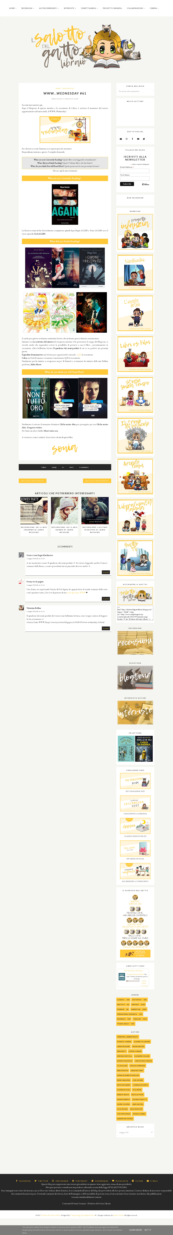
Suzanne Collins (141, 1056)
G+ (63, 467)
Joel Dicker (138, 1080)
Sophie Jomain (135, 1051)
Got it (148, 1230)
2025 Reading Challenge (133, 970)
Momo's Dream (118, 1215)
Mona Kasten (138, 1046)
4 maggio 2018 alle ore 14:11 (36, 611)
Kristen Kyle (122, 1070)
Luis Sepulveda (123, 1114)
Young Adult (123, 1024)
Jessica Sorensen (137, 1065)
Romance (121, 1019)
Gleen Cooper (123, 1104)
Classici (120, 999)
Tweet (43, 467)
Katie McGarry (123, 1085)
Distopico (137, 999)
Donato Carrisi (124, 1041)
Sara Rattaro (137, 1070)
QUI (79, 354)
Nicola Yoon (137, 1094)
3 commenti (84, 467)
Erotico (121, 1004)
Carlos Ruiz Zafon (143, 1061)
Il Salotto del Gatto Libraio (50, 1215)
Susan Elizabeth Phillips (128, 1075)
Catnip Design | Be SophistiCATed (82, 1215)
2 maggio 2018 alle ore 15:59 (36, 559)
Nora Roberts (123, 1099)
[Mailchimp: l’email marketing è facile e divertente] (145, 186)
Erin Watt (121, 1051)
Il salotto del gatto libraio (135, 974)
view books (144, 986)
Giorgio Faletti (139, 1099)
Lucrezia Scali (123, 1090)
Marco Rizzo (123, 1094)
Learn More (135, 1230)
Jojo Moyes (122, 1109)
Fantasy (135, 1004)
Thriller (137, 1019)
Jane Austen (137, 1104)
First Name (125, 175)
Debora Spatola (124, 1056)
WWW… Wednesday (65, 88)
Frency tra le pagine (35, 581)
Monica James (139, 1114)
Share (54, 467)
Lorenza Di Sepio (140, 1085)
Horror (120, 1009)
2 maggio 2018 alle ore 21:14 (36, 585)
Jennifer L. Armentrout (127, 1037)
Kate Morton (136, 1109)
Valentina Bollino (34, 608)
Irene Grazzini (123, 1080)
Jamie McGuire (123, 1046)
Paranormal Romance (127, 1014)
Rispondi (106, 572)
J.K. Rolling (122, 1065)
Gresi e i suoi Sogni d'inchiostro (40, 555)
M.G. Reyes (137, 1090)
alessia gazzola (124, 1061)
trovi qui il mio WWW (76, 592)
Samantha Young (125, 1118)
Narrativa (135, 1009)
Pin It (72, 467)
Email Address (127, 167)
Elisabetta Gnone (142, 1041)
